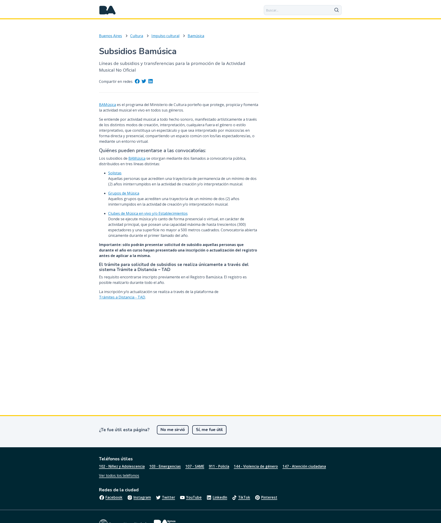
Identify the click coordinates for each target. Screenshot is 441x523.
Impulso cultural (165, 35)
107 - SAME (194, 466)
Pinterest (269, 497)
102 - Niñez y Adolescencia (122, 466)
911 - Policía (219, 466)
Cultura (136, 35)
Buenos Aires (110, 35)
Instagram (142, 497)
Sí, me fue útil (209, 429)
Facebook (113, 497)
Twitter (168, 497)
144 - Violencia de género (256, 466)
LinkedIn (220, 497)
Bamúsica (196, 35)
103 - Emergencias (165, 466)
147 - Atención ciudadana (304, 466)
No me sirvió (173, 429)
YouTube (194, 497)
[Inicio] (107, 10)
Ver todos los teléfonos (119, 475)
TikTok (244, 497)
